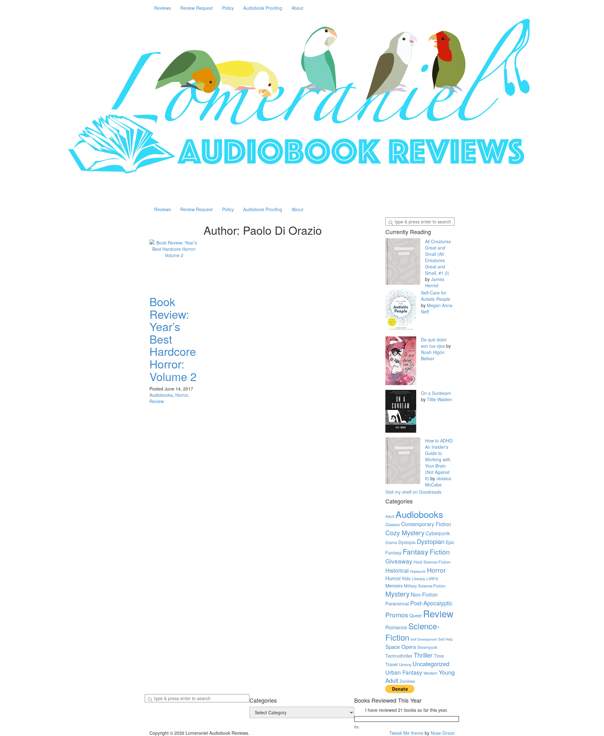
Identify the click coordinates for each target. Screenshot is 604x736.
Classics (392, 524)
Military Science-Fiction (424, 586)
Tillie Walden (439, 399)
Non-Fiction (424, 594)
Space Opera (400, 646)
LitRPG (432, 578)
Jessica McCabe (438, 481)
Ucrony (405, 664)
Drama (391, 542)
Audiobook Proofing (262, 8)
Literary (418, 578)
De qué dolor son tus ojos (434, 342)
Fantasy (415, 551)
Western (430, 673)
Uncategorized (430, 664)
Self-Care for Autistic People (435, 295)
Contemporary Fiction (426, 524)
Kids (406, 578)
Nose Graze (443, 733)
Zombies (407, 681)
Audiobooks (161, 395)
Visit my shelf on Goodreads (413, 492)
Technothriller (398, 655)
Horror (181, 395)
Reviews (162, 8)
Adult (389, 516)
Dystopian (431, 541)
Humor (393, 578)
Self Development (424, 639)
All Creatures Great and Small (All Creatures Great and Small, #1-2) (438, 257)
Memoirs (394, 585)
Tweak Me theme (406, 733)
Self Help (445, 639)
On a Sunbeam (436, 393)
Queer (415, 615)
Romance (396, 627)
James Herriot (434, 282)
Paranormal (397, 603)
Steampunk (427, 647)
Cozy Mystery (404, 532)
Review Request (196, 8)
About (297, 8)
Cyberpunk (438, 533)
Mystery (397, 593)
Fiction (440, 551)
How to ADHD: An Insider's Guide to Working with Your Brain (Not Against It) (439, 459)
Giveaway (398, 561)
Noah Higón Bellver (433, 355)
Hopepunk (418, 571)
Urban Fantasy (403, 672)
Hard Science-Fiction (432, 562)
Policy (228, 8)
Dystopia (407, 542)
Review (156, 401)
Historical (397, 570)
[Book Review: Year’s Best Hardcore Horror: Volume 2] (174, 264)
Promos (396, 614)
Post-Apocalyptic (431, 603)
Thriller (423, 655)
